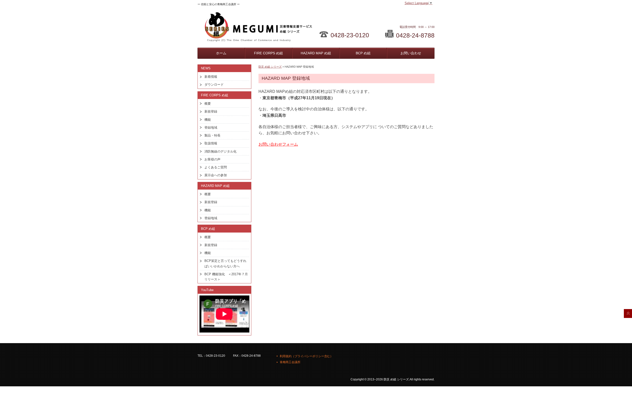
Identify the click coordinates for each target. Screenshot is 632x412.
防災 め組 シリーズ (270, 66)
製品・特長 (212, 135)
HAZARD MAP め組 (316, 53)
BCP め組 (363, 53)
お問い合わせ (410, 53)
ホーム (221, 53)
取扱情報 (210, 143)
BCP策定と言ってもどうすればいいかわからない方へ (225, 263)
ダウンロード (214, 84)
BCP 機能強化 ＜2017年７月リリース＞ (226, 276)
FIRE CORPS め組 (268, 53)
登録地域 (210, 127)
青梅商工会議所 (290, 362)
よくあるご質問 (215, 167)
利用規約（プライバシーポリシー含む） (306, 356)
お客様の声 (212, 159)
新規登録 (210, 111)
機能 (207, 119)
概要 (207, 103)
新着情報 (210, 76)
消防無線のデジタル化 (220, 151)
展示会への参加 (215, 175)
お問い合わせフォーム (278, 144)
